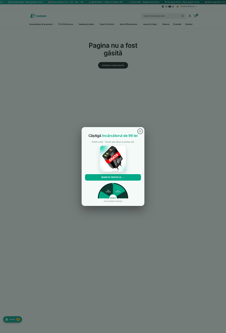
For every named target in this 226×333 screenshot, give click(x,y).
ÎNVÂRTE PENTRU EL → (113, 177)
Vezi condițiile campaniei (113, 201)
